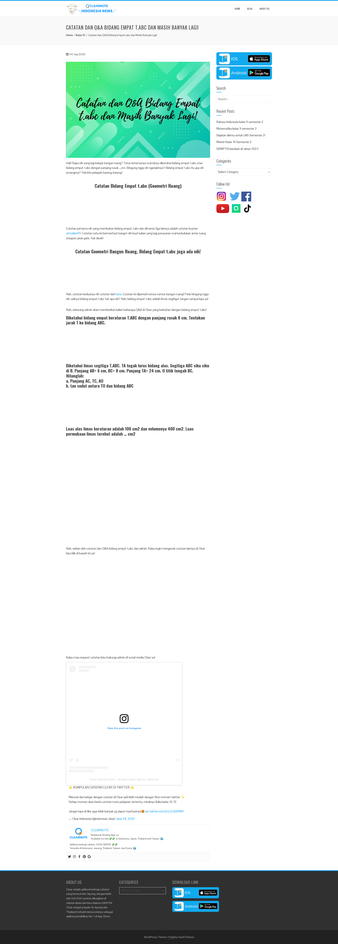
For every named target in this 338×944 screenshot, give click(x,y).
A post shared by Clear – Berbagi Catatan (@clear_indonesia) (124, 779)
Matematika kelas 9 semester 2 (236, 129)
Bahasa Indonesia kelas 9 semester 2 (239, 122)
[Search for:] (244, 98)
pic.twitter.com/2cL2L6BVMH (164, 811)
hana (118, 294)
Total (171, 937)
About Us (264, 8)
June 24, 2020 (125, 819)
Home (237, 8)
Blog (249, 8)
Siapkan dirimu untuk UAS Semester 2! (240, 135)
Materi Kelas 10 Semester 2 (234, 142)
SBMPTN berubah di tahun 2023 (237, 149)
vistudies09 (73, 233)
